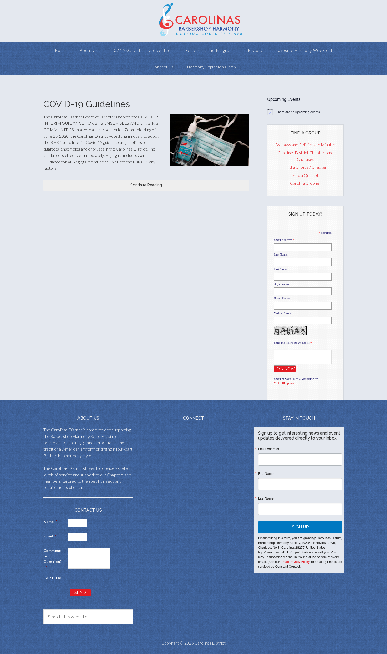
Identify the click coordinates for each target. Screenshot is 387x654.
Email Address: (283, 239)
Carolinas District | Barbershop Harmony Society (193, 21)
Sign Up (300, 527)
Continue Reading (146, 185)
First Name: (281, 254)
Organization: (282, 284)
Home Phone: (282, 298)
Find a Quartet (305, 175)
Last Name (266, 498)
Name (50, 521)
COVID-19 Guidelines (86, 104)
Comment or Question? (52, 559)
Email (49, 536)
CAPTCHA (52, 578)
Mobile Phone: (283, 313)
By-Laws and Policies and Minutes (305, 144)
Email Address (268, 448)
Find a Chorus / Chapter (305, 166)
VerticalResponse (284, 383)
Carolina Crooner (305, 183)
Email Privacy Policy (295, 561)
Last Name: (280, 269)
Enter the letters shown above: (292, 342)
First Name (266, 473)
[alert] (305, 112)
